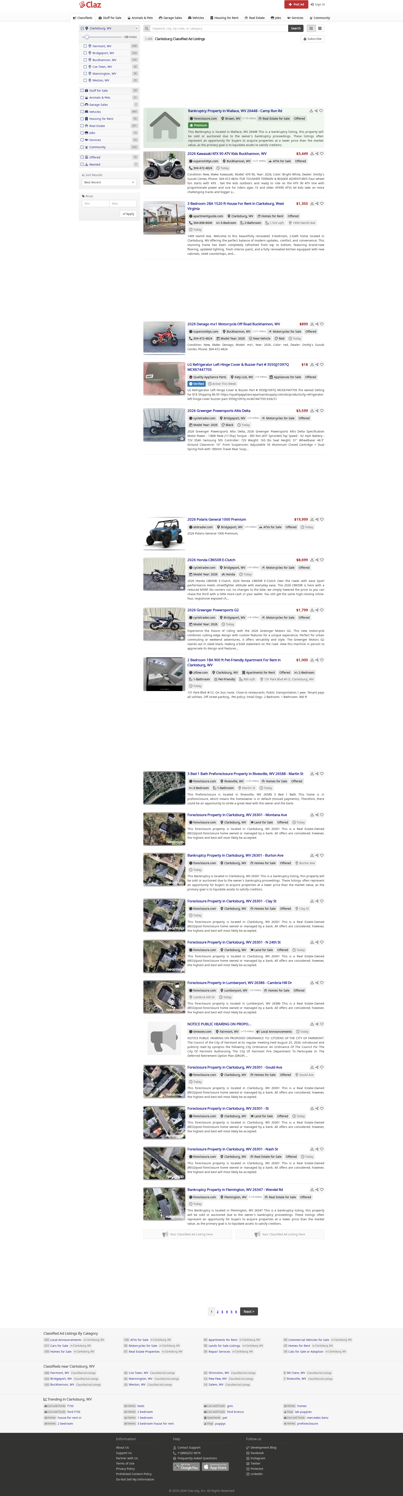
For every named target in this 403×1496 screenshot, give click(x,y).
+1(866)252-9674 (189, 1453)
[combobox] (219, 28)
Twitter (255, 1463)
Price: (89, 196)
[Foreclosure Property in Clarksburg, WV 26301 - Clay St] (164, 915)
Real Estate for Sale (276, 118)
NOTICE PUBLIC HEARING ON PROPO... (219, 1024)
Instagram (258, 1458)
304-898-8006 (202, 223)
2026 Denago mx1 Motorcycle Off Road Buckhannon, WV (233, 323)
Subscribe (314, 39)
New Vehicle (261, 338)
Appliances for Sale (287, 377)
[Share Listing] (316, 110)
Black (229, 425)
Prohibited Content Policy (134, 1474)
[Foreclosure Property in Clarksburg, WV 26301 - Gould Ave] (164, 1081)
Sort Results (94, 175)
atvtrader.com (203, 527)
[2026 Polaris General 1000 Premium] (164, 533)
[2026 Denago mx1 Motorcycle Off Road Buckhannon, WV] (164, 338)
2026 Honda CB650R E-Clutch (211, 559)
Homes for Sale (276, 781)
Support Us (124, 1453)
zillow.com (200, 672)
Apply (130, 214)
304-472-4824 (202, 168)
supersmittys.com (205, 161)
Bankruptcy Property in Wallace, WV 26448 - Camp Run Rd (235, 110)
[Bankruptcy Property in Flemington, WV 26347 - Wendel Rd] (164, 1204)
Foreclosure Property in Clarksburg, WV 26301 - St (228, 1108)
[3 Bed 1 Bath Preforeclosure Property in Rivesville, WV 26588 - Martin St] (164, 788)
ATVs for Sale (282, 161)
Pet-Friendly (226, 679)
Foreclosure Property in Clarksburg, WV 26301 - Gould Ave (234, 1067)
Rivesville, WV (233, 781)
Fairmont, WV (229, 1031)
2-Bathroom (253, 223)
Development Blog (263, 1447)
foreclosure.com (205, 118)
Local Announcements (276, 1031)
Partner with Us (127, 1458)
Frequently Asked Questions (197, 1458)
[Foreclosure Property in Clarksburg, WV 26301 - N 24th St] (164, 956)
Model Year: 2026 (233, 338)
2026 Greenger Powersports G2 (213, 610)
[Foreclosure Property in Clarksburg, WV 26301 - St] (164, 1122)
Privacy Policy (125, 1469)
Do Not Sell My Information (135, 1479)
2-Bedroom (306, 672)
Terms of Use (125, 1463)
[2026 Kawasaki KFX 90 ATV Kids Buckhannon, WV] (164, 168)
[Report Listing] (311, 110)
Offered (299, 118)
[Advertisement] (233, 75)
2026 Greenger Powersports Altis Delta (218, 410)
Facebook (257, 1453)
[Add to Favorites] (321, 110)
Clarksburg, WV (242, 216)
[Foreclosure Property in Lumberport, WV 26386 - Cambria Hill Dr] (164, 997)
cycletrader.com (204, 418)
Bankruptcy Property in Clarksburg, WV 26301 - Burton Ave (235, 855)
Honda (230, 574)
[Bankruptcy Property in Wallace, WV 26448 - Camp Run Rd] (165, 125)
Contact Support (189, 1447)
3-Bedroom (228, 223)
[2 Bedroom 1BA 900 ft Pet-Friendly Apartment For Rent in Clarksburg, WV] (164, 674)
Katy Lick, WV (244, 377)
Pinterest (257, 1469)
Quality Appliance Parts (209, 377)
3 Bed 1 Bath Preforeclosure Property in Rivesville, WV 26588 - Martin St (245, 773)
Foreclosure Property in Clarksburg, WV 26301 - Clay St (231, 901)
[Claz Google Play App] (187, 1469)
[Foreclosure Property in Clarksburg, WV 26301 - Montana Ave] (164, 829)
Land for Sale (263, 822)
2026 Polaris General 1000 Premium (216, 519)
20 (126, 37)
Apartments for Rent (260, 672)
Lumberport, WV (235, 990)
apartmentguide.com (208, 216)
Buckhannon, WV (238, 161)
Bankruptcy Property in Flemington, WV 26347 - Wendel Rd (235, 1189)
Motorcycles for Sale (287, 331)
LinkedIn (257, 1474)
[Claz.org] (90, 4)
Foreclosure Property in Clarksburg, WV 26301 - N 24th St (234, 942)
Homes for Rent (272, 216)
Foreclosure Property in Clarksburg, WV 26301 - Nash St (232, 1149)
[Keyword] (146, 28)
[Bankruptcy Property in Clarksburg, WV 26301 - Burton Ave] (164, 869)
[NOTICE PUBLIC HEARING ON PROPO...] (164, 1038)
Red (281, 338)
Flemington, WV (235, 1197)
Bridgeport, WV (234, 418)
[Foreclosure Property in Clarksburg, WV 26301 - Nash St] (164, 1163)
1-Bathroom (201, 679)
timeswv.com (202, 1031)
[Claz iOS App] (216, 1469)
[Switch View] (319, 28)
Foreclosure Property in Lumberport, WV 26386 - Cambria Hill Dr (239, 982)
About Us (122, 1447)
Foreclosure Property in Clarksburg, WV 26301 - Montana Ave (237, 814)
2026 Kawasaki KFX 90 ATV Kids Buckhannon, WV (227, 153)
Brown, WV (232, 118)
